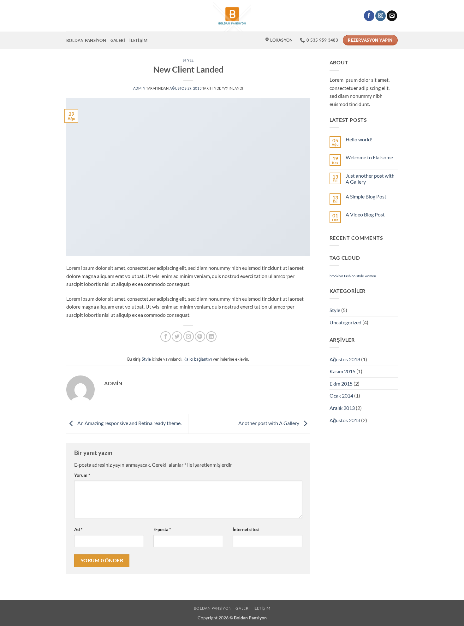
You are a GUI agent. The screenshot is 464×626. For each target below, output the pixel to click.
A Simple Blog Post (366, 196)
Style (188, 60)
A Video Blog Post (365, 214)
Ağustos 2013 (345, 420)
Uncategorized (345, 322)
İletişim (138, 40)
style (360, 276)
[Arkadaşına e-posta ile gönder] (188, 336)
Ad (78, 529)
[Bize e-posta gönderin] (392, 15)
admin (139, 88)
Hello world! (359, 139)
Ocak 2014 (341, 396)
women (370, 276)
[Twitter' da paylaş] (177, 336)
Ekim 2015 (341, 384)
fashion (349, 276)
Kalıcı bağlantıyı (197, 359)
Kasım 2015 (342, 371)
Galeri (117, 40)
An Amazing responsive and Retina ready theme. (128, 423)
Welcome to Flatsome (369, 157)
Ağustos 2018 (345, 359)
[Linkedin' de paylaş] (211, 336)
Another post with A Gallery (269, 423)
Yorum (82, 475)
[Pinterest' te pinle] (200, 336)
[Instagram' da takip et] (380, 15)
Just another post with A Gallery (370, 179)
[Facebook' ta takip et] (369, 15)
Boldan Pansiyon (86, 40)
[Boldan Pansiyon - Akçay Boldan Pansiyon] (232, 16)
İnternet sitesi (246, 529)
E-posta (162, 529)
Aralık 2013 (342, 408)
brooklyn (336, 276)
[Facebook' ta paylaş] (165, 336)
